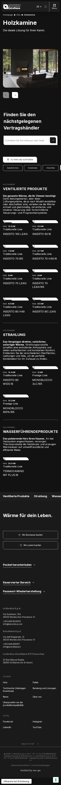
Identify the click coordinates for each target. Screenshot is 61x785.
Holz (5, 682)
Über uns (37, 696)
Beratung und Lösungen (44, 688)
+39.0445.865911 (11, 644)
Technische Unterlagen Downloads (14, 689)
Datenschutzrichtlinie (20, 765)
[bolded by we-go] (31, 770)
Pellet (35, 682)
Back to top (28, 744)
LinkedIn (7, 727)
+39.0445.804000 (12, 621)
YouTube (37, 727)
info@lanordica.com (12, 624)
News (5, 696)
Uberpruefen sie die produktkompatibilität (13, 703)
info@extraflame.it (12, 646)
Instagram (37, 721)
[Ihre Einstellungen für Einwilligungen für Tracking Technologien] (56, 780)
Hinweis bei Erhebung (16, 781)
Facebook (8, 721)
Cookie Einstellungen (40, 765)
